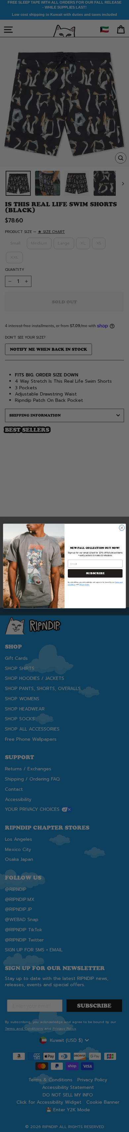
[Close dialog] (122, 527)
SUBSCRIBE (95, 573)
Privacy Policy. (84, 584)
